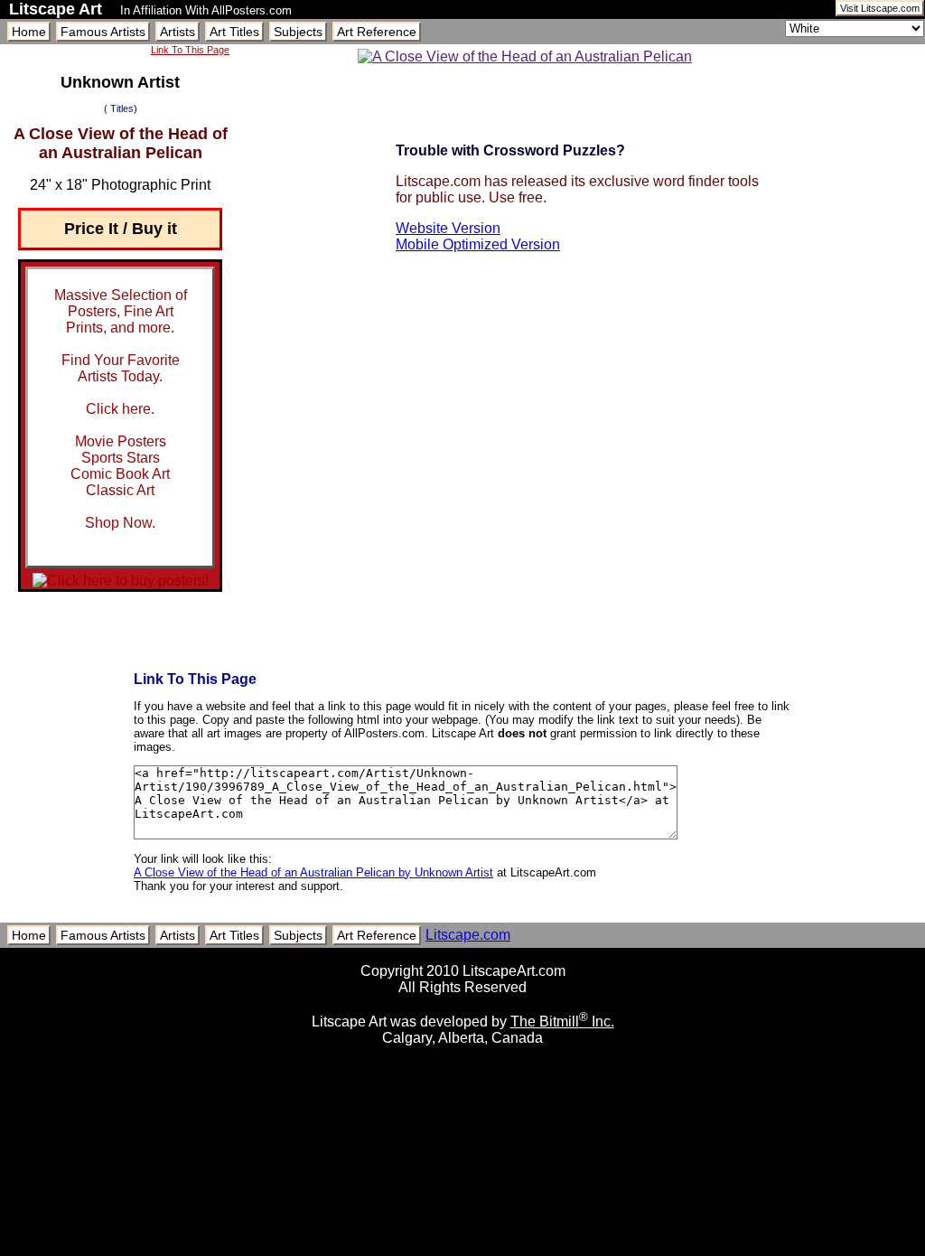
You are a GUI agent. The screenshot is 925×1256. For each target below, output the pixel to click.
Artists (177, 31)
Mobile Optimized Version (478, 244)
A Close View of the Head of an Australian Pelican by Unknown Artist (313, 872)
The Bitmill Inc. (562, 1021)
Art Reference (376, 31)
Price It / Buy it (120, 229)
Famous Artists (103, 31)
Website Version (448, 228)
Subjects (298, 31)
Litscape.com (467, 934)
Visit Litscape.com (880, 8)
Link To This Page (190, 49)
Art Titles (234, 31)
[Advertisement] (462, 1249)
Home (29, 31)
